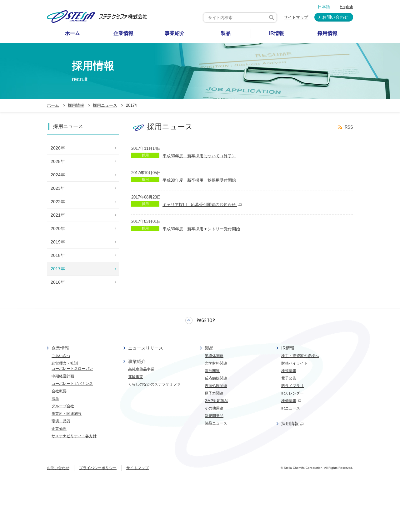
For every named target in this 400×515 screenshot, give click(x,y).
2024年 (58, 174)
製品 (209, 348)
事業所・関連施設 (67, 413)
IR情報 (287, 348)
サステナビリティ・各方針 (74, 436)
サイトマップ (296, 17)
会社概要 (59, 391)
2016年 (58, 282)
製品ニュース (216, 423)
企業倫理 (59, 428)
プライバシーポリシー (98, 468)
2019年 (58, 241)
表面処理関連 (216, 386)
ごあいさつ (61, 356)
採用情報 (290, 423)
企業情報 (60, 348)
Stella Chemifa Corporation (303, 467)
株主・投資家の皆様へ (300, 356)
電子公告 (288, 378)
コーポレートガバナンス (72, 383)
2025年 (58, 161)
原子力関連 (214, 393)
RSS (349, 127)
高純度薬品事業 (141, 369)
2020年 (58, 228)
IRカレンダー (292, 393)
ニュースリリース (145, 348)
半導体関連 (214, 356)
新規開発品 (214, 416)
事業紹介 (137, 361)
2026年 (58, 147)
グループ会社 (63, 406)
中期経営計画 (63, 376)
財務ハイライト (294, 363)
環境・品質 (61, 421)
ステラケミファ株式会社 (97, 16)
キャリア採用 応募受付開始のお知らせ (199, 204)
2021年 (58, 215)
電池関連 (212, 371)
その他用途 (214, 408)
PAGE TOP (200, 320)
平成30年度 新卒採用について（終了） (199, 156)
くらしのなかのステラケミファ (154, 384)
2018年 (58, 255)
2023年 (58, 188)
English (346, 6)
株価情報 (288, 401)
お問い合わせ (335, 17)
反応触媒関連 (216, 378)
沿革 (55, 398)
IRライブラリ (292, 386)
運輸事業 (135, 377)
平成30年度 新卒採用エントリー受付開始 (201, 229)
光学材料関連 (216, 363)
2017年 (58, 268)
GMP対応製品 (216, 401)
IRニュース (290, 408)
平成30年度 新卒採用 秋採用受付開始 (199, 180)
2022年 (58, 201)
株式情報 (288, 371)
